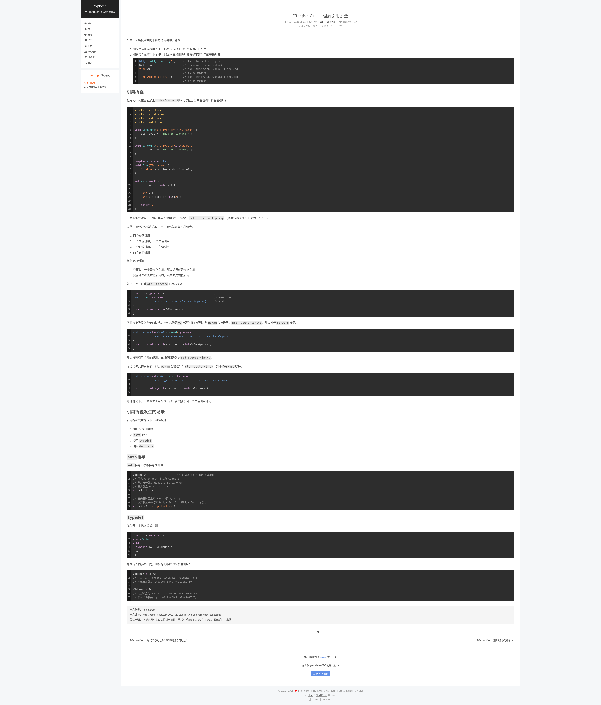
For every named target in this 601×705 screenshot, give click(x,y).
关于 (90, 29)
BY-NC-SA (195, 620)
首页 (90, 24)
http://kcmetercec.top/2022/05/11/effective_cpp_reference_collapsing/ (182, 615)
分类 (90, 40)
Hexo (310, 695)
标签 (90, 35)
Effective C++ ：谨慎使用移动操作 (494, 640)
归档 (90, 46)
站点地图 (92, 52)
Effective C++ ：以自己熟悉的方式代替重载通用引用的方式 (158, 640)
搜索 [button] (90, 63)
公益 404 (92, 57)
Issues (322, 657)
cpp (321, 632)
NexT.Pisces (321, 695)
